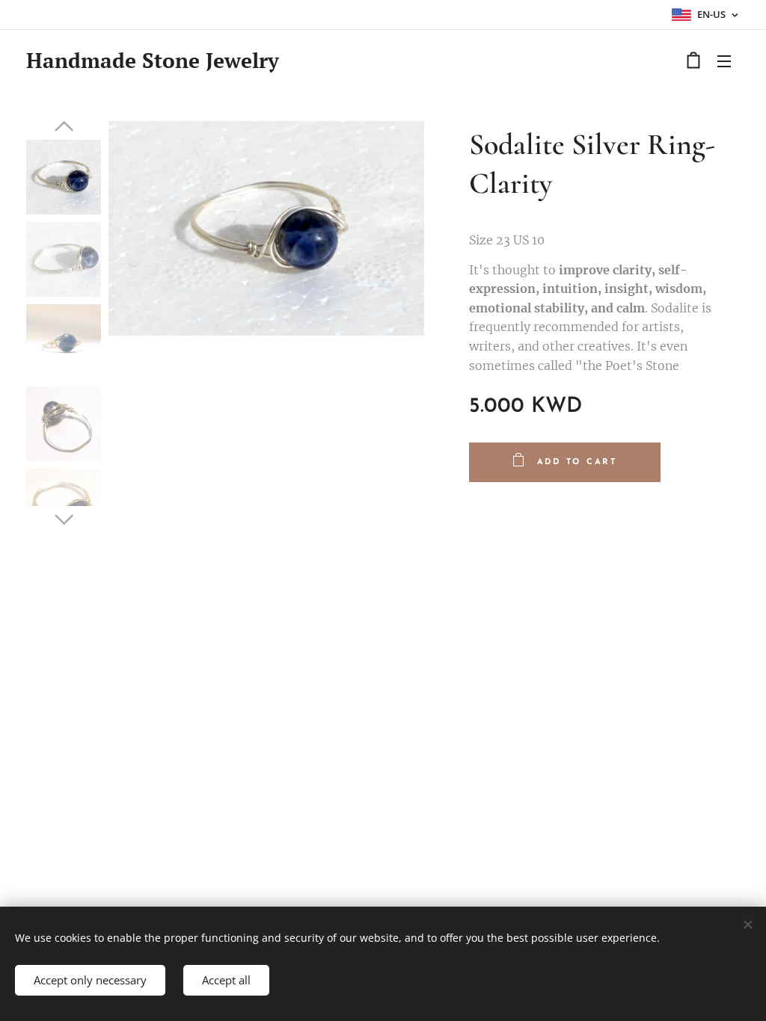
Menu (728, 60)
